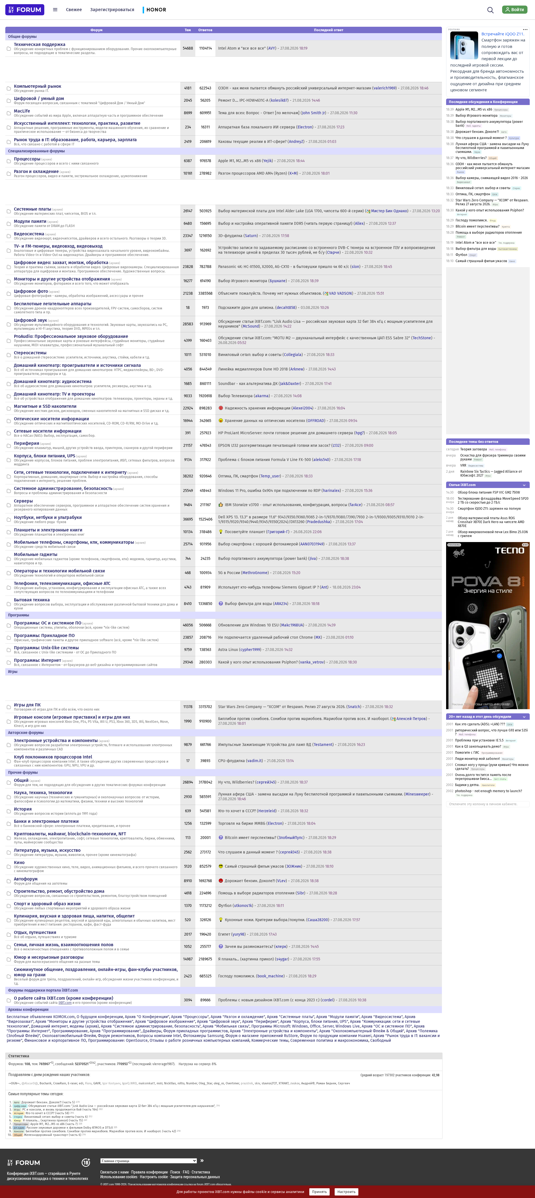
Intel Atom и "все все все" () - (262, 48)
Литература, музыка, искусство (47, 850)
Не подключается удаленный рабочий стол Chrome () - (286, 637)
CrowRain (59, 1083)
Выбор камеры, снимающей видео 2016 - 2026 (492, 178)
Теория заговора (473, 449)
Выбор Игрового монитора (477, 116)
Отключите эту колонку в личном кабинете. (483, 804)
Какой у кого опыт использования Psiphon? (490, 210)
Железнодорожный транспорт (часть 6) (52, 1135)
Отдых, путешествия (35, 932)
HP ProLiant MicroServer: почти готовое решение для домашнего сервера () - (307, 433)
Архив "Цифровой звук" (218, 1021)
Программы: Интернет (37, 660)
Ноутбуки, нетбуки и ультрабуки (48, 517)
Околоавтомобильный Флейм (69, 1035)
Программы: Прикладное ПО (44, 635)
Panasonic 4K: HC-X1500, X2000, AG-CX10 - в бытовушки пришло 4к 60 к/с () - (305, 266)
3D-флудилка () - (253, 235)
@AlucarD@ (29, 1083)
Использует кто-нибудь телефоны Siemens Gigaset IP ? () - (289, 587)
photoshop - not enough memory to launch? (488, 791)
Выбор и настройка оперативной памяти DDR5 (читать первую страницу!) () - (307, 223)
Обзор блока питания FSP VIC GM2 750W (489, 492)
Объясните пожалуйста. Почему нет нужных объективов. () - (301, 293)
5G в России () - (259, 572)
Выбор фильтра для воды (476, 249)
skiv (257, 1083)
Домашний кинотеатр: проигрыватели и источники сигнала (77, 365)
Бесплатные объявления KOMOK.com (41, 1016)
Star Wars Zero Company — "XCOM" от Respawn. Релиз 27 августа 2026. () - (305, 706)
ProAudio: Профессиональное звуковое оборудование (71, 336)
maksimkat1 (146, 1083)
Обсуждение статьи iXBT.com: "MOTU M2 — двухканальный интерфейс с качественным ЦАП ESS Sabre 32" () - (326, 340)
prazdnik (247, 1083)
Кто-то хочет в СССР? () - (263, 811)
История (23, 809)
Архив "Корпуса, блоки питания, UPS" (314, 1021)
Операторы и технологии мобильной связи (59, 571)
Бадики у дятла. (467, 785)
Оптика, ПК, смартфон (473, 194)
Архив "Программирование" (115, 1031)
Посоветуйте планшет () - (273, 532)
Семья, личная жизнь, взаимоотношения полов (63, 944)
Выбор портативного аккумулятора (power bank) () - (283, 558)
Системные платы (32, 209)
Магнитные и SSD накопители (45, 406)
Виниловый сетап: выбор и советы (483, 188)
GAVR (97, 1083)
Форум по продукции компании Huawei (335, 1035)
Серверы (23, 501)
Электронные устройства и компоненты (56, 740)
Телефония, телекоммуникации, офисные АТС (62, 583)
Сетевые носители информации (48, 431)
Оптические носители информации (51, 418)
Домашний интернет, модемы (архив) (65, 1026)
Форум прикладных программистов (195, 1031)
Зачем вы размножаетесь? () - (272, 946)
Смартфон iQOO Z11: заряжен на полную (489, 509)
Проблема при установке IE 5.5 (479, 740)
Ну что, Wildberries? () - (263, 782)
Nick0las (170, 1083)
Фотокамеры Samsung (203, 1035)
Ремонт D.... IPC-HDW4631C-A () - (269, 100)
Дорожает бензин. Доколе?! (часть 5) (48, 1102)
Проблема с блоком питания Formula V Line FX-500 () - (289, 459)
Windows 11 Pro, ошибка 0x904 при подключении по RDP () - (295, 490)
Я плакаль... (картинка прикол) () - (269, 959)
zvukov (295, 1083)
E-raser (72, 1083)
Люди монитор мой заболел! (477, 759)
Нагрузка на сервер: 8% (198, 1064)
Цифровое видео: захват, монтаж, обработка (61, 262)
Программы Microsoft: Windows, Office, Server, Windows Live (305, 1026)
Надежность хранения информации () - (285, 408)
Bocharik (46, 1083)
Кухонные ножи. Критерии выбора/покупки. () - (292, 920)
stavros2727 (269, 1083)
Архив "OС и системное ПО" (387, 1026)
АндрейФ (308, 1083)
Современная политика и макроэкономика (329, 1040)
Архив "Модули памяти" (337, 1016)
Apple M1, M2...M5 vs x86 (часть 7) (54, 1124)
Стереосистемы (30, 352)
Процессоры (27, 159)
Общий (21, 780)
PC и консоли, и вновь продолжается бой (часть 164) (60, 1109)
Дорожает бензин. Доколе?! (477, 132)
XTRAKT (284, 1083)
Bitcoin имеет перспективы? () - (280, 837)
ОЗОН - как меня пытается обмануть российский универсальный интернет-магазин (493, 166)
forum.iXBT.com (206, 1184)
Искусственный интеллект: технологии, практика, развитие (77, 123)
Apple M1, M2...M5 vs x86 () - (261, 160)
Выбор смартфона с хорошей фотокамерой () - (287, 544)
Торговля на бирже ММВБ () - (266, 823)
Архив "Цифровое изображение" (165, 1021)
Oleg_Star (205, 1083)
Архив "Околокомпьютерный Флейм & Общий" (361, 1031)
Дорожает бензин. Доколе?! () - (272, 881)
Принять (319, 1192)
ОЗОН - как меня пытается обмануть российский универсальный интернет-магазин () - (323, 88)
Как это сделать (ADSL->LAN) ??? (480, 724)
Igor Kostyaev (111, 1083)
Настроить (346, 1192)
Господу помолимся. (472, 220)
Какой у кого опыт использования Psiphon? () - (287, 662)
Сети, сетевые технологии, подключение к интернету (70, 472)
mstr (159, 1083)
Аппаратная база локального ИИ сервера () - (281, 127)
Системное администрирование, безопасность (63, 488)
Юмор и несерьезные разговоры (49, 957)
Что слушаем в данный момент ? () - (275, 852)
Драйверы (152, 1031)
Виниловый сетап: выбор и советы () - (276, 354)
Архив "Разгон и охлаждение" (238, 1016)
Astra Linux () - (255, 649)
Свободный (380, 1040)
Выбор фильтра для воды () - (272, 603)
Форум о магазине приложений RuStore (261, 1035)
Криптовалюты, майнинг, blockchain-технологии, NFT (70, 833)
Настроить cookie (154, 1176)
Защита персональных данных (195, 1176)
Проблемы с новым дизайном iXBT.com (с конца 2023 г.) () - (292, 1000)
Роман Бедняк (326, 1083)
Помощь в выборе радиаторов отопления (489, 233)
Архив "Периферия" (260, 1021)
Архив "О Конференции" (147, 1016)
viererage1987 (162, 1064)
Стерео (18, 1116)
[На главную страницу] (24, 9)
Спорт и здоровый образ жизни (47, 903)
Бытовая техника (32, 599)
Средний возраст (372, 1075)
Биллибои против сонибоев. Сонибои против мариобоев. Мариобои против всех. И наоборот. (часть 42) (101, 1131)
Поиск (175, 1172)
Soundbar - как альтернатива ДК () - (275, 383)
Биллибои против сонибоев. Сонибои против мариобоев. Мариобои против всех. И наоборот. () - (324, 721)
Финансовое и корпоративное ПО (55, 1040)
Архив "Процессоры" (190, 1016)
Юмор (17, 1120)
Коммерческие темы (269, 1040)
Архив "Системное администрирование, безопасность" (151, 1026)
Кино (19, 862)
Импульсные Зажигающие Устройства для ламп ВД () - (291, 744)
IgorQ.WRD (129, 1083)
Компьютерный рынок (37, 86)
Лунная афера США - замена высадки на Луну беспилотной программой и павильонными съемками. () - (325, 796)
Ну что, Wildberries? (471, 158)
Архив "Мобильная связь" (226, 1026)
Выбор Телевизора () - (260, 396)
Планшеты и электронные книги (48, 530)
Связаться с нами (114, 1172)
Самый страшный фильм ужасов (481, 261)
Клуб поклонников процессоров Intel (53, 757)
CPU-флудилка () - (256, 760)
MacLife (22, 111)
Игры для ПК (27, 704)
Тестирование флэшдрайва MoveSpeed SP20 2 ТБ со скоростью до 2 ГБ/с (493, 500)
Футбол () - (251, 905)
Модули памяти (30, 221)
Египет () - (247, 934)
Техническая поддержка (39, 44)
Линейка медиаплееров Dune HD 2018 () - (277, 369)
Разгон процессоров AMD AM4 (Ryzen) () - (274, 173)
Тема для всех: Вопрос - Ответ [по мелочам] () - (288, 113)
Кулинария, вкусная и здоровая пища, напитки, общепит (74, 916)
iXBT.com (65, 1003)
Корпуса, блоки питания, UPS (44, 455)
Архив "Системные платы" (290, 1016)
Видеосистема (29, 233)
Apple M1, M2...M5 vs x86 (474, 109)
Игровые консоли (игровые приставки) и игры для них (72, 717)
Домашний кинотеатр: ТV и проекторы (54, 394)
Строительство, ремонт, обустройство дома (59, 891)
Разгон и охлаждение (36, 171)
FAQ (186, 1172)
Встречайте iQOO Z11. (502, 33)
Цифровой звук (30, 320)
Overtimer (232, 1083)
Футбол (461, 255)
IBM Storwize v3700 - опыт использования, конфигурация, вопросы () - (309, 504)
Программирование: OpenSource (118, 1040)
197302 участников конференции (407, 1075)
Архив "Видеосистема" (382, 1016)
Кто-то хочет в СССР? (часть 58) (47, 1113)
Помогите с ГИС (467, 753)
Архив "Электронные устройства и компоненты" (273, 1031)
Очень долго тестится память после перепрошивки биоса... (483, 777)
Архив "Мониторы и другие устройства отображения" (84, 1021)
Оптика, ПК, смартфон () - (265, 476)
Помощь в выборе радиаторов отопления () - (277, 893)
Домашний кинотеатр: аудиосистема (53, 381)
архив (46, 159)
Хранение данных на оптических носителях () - (291, 420)
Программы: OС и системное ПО (47, 623)
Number (191, 1083)
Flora (88, 1083)
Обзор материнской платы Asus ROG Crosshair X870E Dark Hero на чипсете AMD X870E (491, 522)
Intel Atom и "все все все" (476, 243)
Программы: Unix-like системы (46, 647)
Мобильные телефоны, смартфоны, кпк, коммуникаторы (74, 542)
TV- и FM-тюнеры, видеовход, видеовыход (58, 246)
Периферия (26, 443)
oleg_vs (219, 1083)
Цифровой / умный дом (39, 98)
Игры (17, 1109)
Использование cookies (118, 1176)
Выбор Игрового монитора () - (268, 281)
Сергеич (344, 1083)
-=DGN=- (14, 1083)
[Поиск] (490, 9)
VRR (463, 465)
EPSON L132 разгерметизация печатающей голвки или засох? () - (295, 445)
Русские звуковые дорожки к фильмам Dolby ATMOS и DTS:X (69, 1127)
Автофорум (26, 879)
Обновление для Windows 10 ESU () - (276, 625)
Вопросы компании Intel (159, 1035)
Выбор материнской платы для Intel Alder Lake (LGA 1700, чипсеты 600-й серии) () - (329, 211)
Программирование (70, 1031)
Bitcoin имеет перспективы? (478, 226)
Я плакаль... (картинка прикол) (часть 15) (53, 1120)
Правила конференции (149, 1172)
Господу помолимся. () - (267, 976)
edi (81, 1083)
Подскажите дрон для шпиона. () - (273, 307)
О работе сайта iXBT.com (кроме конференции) (63, 998)
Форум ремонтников (116, 1035)
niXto (180, 1083)
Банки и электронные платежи (46, 821)
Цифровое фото (31, 291)
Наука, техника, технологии (43, 792)
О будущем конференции (100, 1016)
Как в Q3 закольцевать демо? (478, 746)
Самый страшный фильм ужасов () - (279, 866)
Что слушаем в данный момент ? (481, 138)
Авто (16, 1102)
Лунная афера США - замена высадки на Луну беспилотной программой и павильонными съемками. (492, 148)
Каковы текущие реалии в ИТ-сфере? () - (277, 141)
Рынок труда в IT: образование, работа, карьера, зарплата (75, 139)
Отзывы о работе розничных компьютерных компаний (199, 1040)
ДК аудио (19, 1127)
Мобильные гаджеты (35, 554)
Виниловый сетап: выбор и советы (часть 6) (56, 1117)
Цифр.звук (20, 1105)
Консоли (18, 1131)
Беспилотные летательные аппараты (52, 303)
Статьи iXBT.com (462, 485)
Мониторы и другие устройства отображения (62, 279)
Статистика (201, 1172)
